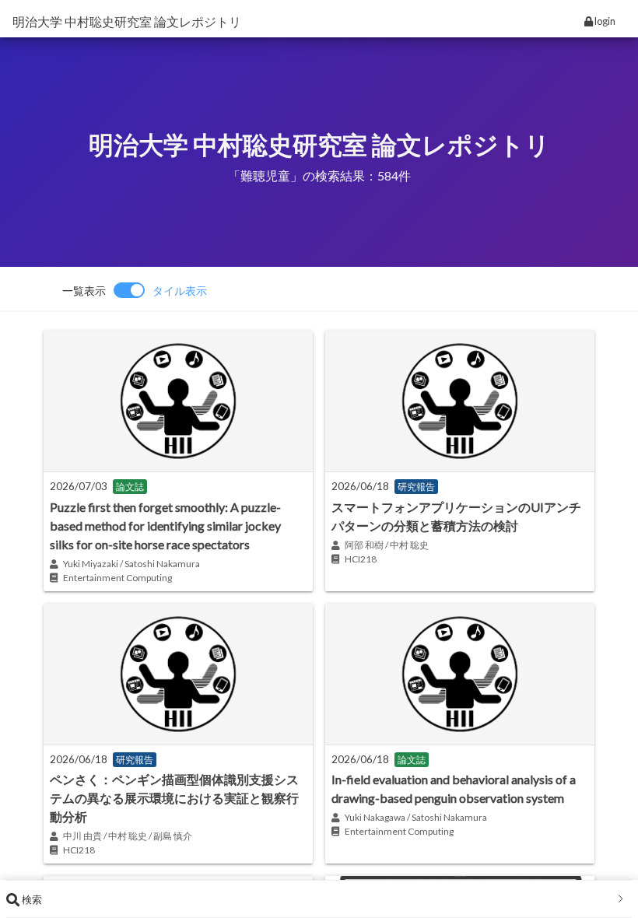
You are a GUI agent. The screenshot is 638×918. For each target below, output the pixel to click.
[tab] (319, 899)
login (604, 21)
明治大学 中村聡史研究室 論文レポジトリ (126, 21)
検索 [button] (30, 899)
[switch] (134, 290)
